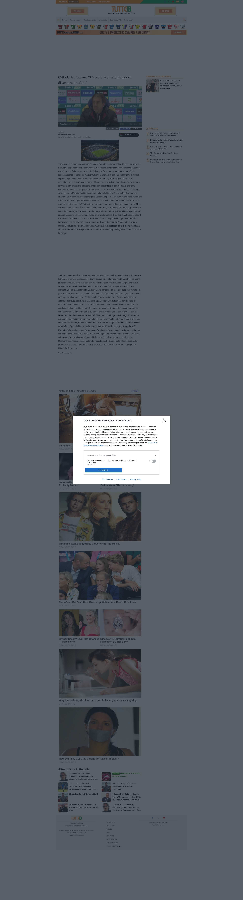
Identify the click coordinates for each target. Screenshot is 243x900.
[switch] (152, 461)
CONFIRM (103, 470)
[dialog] (121, 450)
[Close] (165, 421)
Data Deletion (107, 479)
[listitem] (121, 455)
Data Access (121, 479)
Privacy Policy (135, 479)
